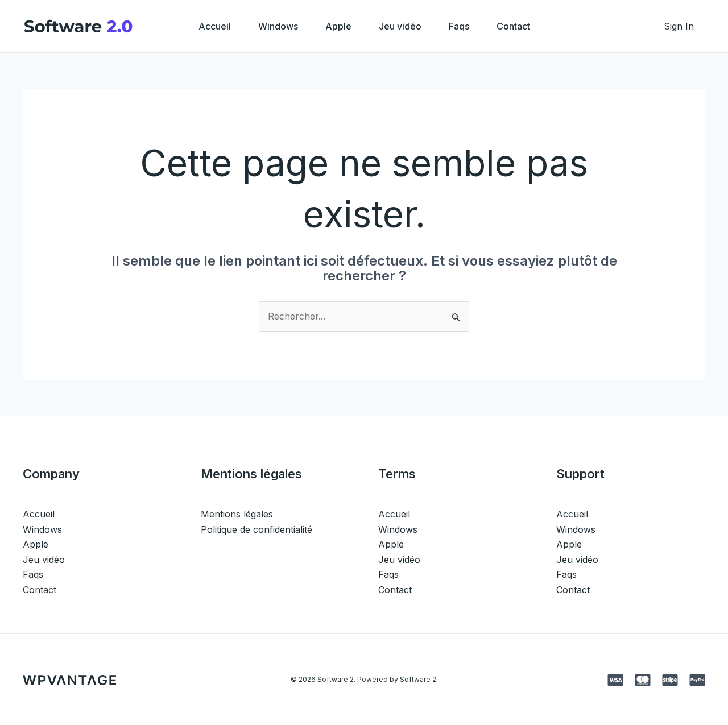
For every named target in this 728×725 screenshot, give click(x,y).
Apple (338, 26)
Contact (513, 26)
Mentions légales (237, 514)
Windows (278, 26)
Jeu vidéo (400, 26)
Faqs (459, 26)
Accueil (214, 26)
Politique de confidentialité (256, 529)
